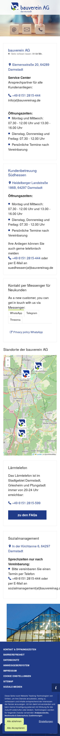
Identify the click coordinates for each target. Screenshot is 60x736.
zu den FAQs (27, 515)
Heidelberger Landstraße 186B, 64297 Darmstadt (28, 185)
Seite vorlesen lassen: (26, 53)
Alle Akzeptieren (16, 727)
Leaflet (39, 454)
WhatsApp (16, 313)
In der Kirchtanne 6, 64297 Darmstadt (29, 548)
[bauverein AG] (30, 7)
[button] (38, 367)
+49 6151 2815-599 (26, 502)
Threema (15, 319)
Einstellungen (46, 721)
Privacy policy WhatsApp (28, 332)
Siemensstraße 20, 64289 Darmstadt (28, 66)
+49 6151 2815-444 (26, 95)
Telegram (31, 313)
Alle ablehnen (14, 721)
